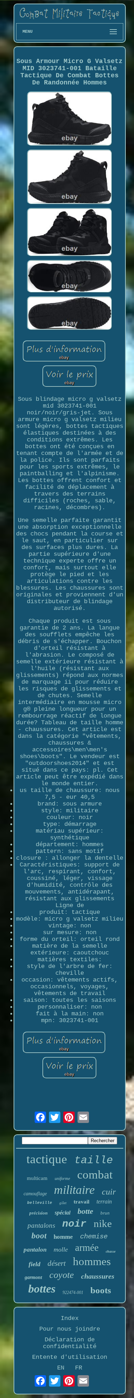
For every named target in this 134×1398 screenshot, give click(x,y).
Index (70, 1318)
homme (63, 1236)
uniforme (62, 1178)
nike (103, 1223)
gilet (62, 1203)
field (34, 1264)
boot (38, 1235)
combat (95, 1174)
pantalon (35, 1249)
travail (81, 1202)
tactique (46, 1159)
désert (57, 1263)
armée (87, 1247)
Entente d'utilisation (69, 1357)
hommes (92, 1261)
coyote (61, 1275)
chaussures (97, 1276)
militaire (74, 1189)
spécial (62, 1213)
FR (78, 1368)
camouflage (35, 1193)
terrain (104, 1201)
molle (61, 1249)
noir (74, 1223)
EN (60, 1368)
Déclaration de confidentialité (69, 1343)
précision (38, 1213)
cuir (109, 1191)
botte (85, 1211)
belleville (39, 1203)
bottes (41, 1288)
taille (93, 1160)
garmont (33, 1277)
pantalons (41, 1225)
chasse (110, 1251)
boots (100, 1290)
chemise (94, 1237)
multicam (37, 1178)
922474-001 (73, 1292)
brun (105, 1213)
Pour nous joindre (69, 1329)
